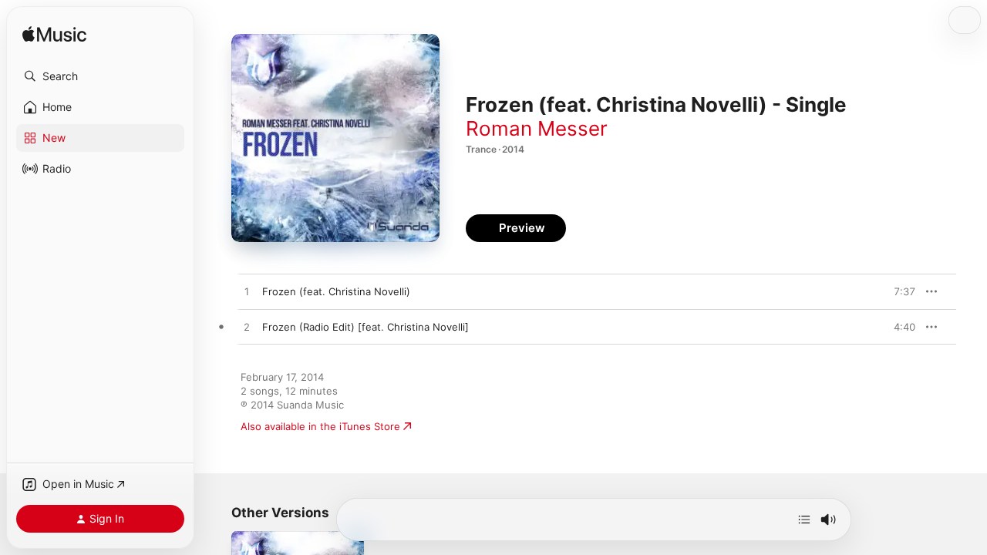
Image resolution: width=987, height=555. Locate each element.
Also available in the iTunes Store (320, 426)
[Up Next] (804, 519)
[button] (100, 76)
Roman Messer (537, 128)
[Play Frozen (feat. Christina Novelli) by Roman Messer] (246, 292)
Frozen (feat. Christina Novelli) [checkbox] (336, 291)
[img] (54, 35)
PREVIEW (898, 291)
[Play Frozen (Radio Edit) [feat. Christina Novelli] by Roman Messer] (246, 328)
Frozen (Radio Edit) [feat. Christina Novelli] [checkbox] (365, 327)
